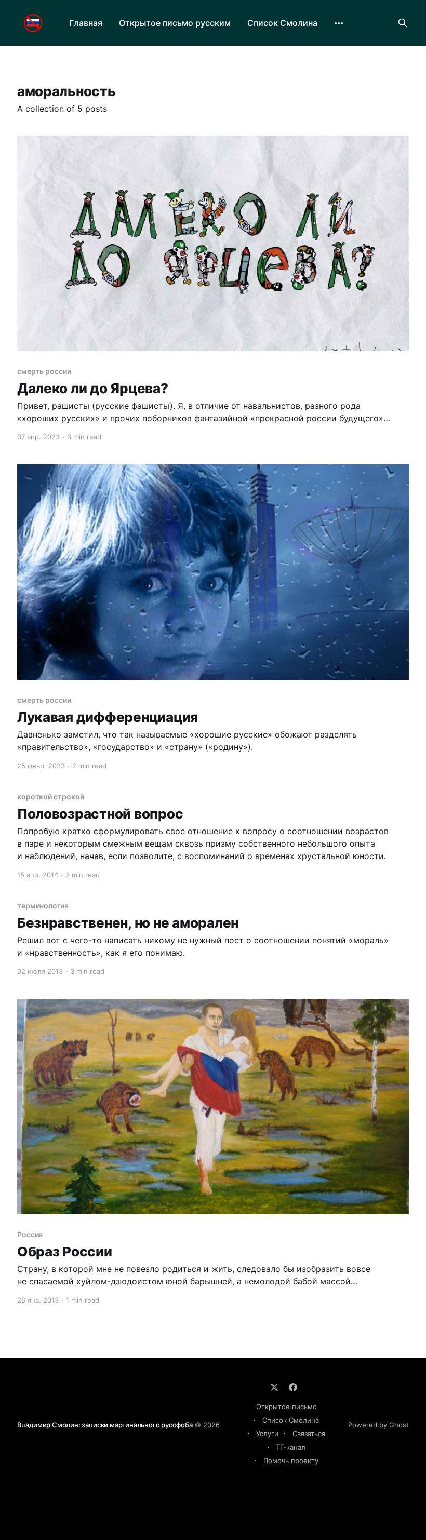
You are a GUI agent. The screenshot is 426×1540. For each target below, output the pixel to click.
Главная (85, 23)
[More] (339, 23)
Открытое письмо (286, 1406)
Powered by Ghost (378, 1425)
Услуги (267, 1433)
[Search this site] (402, 23)
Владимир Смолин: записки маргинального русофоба (105, 1425)
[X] (274, 1387)
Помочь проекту (290, 1460)
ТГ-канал (290, 1447)
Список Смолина (282, 23)
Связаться (308, 1433)
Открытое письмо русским (175, 23)
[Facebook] (293, 1387)
